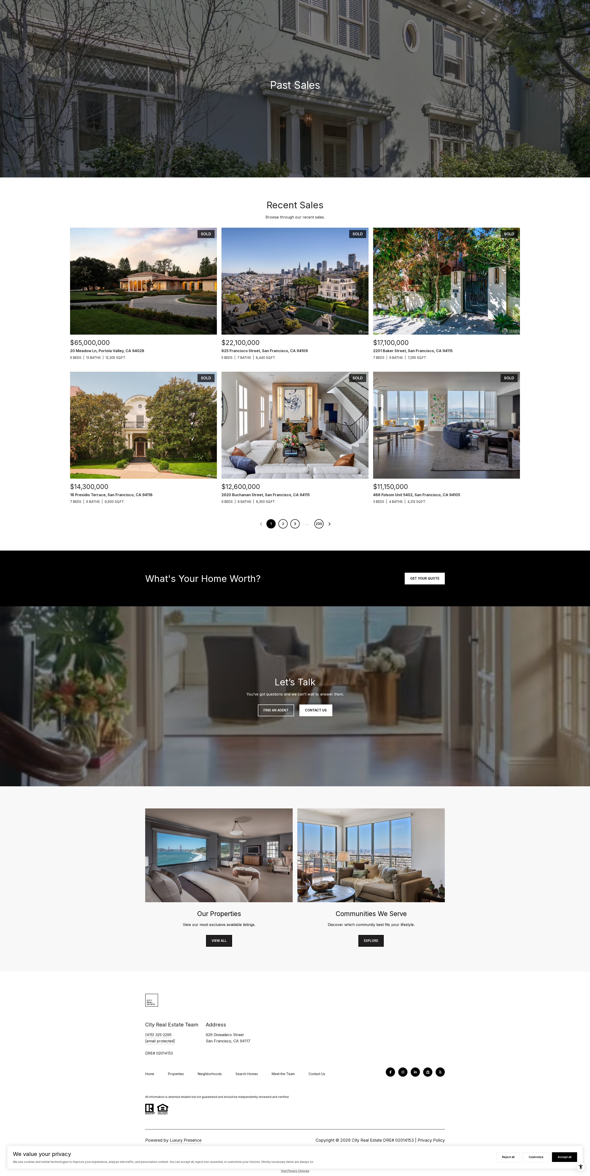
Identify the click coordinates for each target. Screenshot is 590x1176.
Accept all (564, 1157)
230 (319, 524)
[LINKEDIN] (415, 1072)
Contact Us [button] (316, 710)
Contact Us (317, 1074)
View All (219, 941)
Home (149, 1074)
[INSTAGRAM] (402, 1072)
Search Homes (247, 1074)
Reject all (508, 1157)
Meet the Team (283, 1074)
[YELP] (440, 1072)
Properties (176, 1074)
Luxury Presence (185, 1140)
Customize (536, 1157)
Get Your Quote (424, 578)
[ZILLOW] (427, 1072)
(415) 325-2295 (158, 1034)
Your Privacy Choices (295, 1171)
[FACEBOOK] (390, 1072)
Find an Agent (276, 710)
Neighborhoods (210, 1074)
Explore (371, 941)
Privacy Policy (431, 1140)
